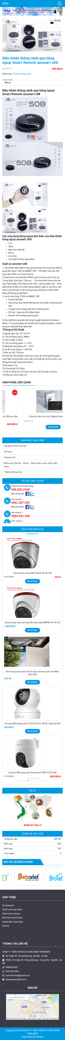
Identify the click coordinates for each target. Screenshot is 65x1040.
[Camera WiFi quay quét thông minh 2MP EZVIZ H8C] (32, 753)
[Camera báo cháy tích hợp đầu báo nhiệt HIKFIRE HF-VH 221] (32, 603)
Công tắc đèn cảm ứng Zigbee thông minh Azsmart (32, 416)
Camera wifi (9, 457)
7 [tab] (37, 780)
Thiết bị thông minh (22, 74)
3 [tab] (24, 780)
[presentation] (6, 414)
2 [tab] (21, 780)
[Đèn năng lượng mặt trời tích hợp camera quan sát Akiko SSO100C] (32, 652)
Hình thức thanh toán (12, 917)
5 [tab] (30, 780)
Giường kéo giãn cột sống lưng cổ (18, 932)
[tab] (7, 82)
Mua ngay (32, 427)
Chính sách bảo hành (12, 909)
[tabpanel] (32, 561)
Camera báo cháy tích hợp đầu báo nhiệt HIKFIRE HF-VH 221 (33, 622)
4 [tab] (27, 780)
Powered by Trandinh (55, 891)
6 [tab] (34, 780)
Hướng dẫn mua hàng (12, 922)
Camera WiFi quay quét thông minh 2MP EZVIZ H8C (32, 772)
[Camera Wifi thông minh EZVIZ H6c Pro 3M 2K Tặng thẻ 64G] (32, 705)
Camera (8, 451)
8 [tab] (40, 780)
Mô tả (8, 82)
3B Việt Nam (38, 1037)
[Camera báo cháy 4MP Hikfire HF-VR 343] (32, 554)
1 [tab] (18, 780)
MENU (5, 3)
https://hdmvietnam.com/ (46, 932)
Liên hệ (5, 926)
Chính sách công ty (11, 913)
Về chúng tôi (8, 905)
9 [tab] (43, 780)
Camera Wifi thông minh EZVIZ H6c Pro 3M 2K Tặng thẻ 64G (32, 723)
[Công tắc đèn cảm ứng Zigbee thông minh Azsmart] (32, 401)
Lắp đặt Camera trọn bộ (15, 446)
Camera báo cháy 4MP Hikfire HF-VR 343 (32, 573)
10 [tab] (46, 780)
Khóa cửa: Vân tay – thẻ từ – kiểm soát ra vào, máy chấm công (31, 465)
